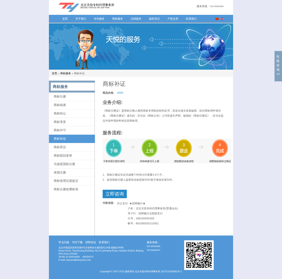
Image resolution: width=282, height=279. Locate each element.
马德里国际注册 (64, 164)
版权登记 (154, 18)
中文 (217, 19)
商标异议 (60, 147)
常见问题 (64, 242)
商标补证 (60, 138)
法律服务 (136, 18)
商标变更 (60, 122)
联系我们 (191, 18)
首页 (65, 18)
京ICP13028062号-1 (171, 271)
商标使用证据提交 (66, 180)
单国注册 (60, 172)
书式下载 (77, 242)
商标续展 (60, 105)
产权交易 (172, 18)
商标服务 (117, 18)
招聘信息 (90, 242)
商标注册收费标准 (66, 189)
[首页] (64, 7)
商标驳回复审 (63, 155)
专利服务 (99, 18)
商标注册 (60, 96)
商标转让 (60, 113)
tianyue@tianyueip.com (78, 260)
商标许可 (60, 130)
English (221, 19)
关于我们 (80, 18)
